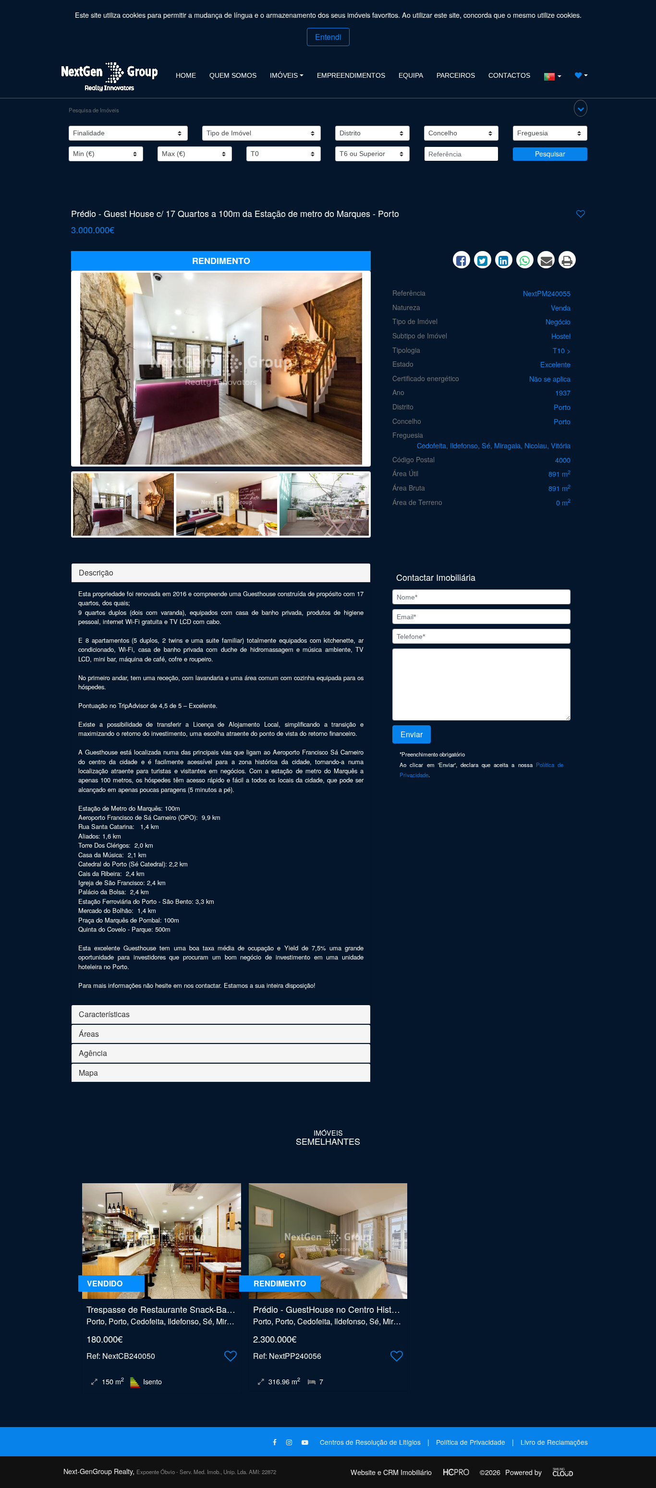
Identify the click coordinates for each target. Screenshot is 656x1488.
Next (383, 371)
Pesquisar (550, 153)
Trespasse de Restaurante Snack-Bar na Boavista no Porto (199, 1309)
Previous (58, 371)
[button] (580, 108)
